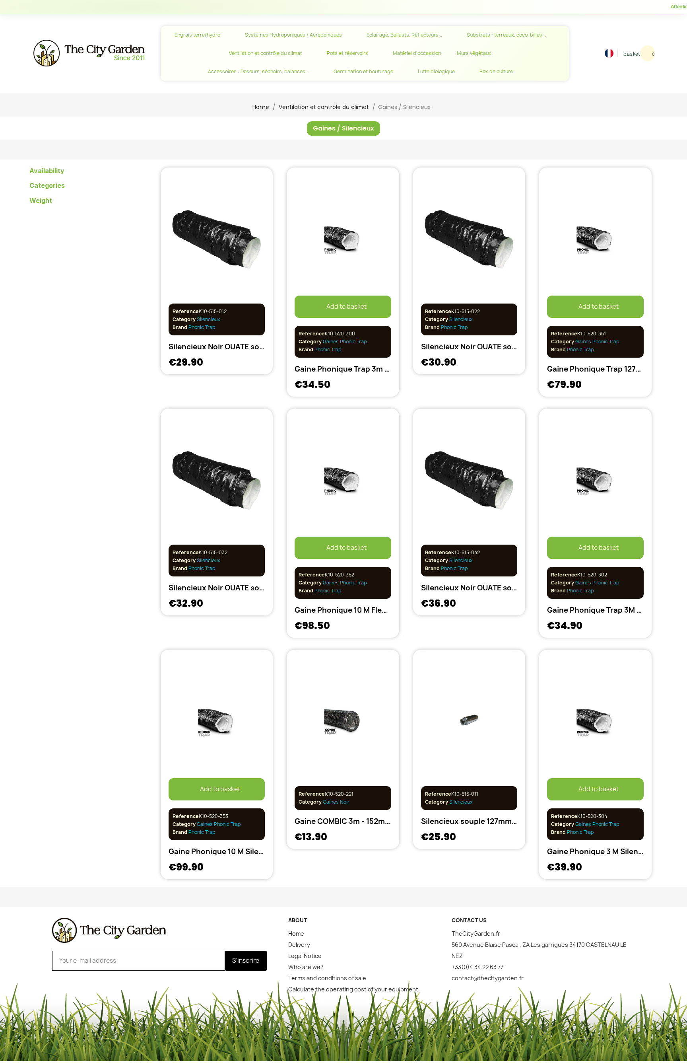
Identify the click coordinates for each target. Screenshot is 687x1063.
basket (631, 54)
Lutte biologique (436, 71)
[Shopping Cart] (647, 53)
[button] (587, 53)
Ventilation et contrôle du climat (265, 53)
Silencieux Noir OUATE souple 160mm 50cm (247, 588)
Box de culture (496, 71)
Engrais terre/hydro (197, 34)
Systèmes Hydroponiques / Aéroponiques (293, 34)
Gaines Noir (336, 801)
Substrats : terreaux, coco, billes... (506, 34)
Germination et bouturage (363, 71)
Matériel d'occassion (417, 53)
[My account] (599, 53)
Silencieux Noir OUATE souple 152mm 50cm (498, 347)
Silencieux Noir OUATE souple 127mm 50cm (246, 347)
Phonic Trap (201, 327)
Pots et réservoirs (347, 53)
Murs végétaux (474, 53)
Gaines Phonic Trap (345, 341)
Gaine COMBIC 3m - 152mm (343, 821)
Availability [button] (46, 171)
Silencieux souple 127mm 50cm (477, 821)
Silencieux (208, 319)
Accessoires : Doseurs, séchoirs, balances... (258, 71)
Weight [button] (40, 200)
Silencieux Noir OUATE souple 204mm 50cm (499, 588)
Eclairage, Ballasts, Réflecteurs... (404, 34)
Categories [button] (47, 185)
